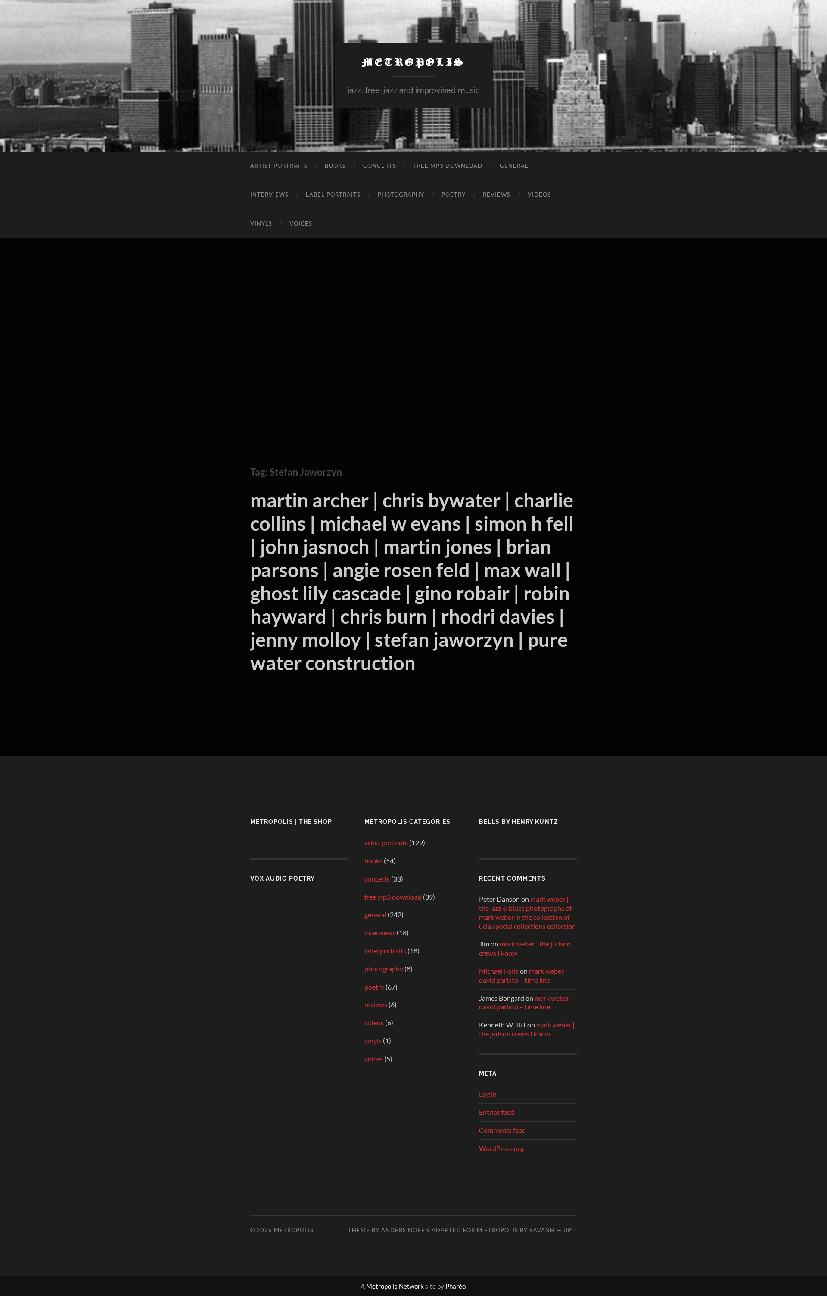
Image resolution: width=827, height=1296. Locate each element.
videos (539, 194)
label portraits (333, 194)
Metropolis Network (395, 1286)
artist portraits (279, 165)
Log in (488, 1094)
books (335, 165)
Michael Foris (499, 971)
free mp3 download (448, 165)
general (514, 165)
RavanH (542, 1230)
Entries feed (496, 1112)
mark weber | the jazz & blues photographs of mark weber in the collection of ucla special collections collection (527, 912)
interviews (269, 194)
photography (401, 194)
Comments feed (502, 1130)
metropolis (413, 61)
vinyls (261, 223)
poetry (453, 194)
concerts (379, 165)
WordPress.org (501, 1148)
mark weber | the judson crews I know (527, 1029)
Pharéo (455, 1286)
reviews (496, 194)
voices (300, 223)
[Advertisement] (413, 341)
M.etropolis (497, 1230)
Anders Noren (405, 1230)
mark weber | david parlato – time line (523, 975)
